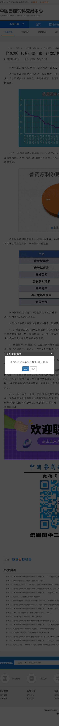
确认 (25, 369)
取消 (33, 369)
